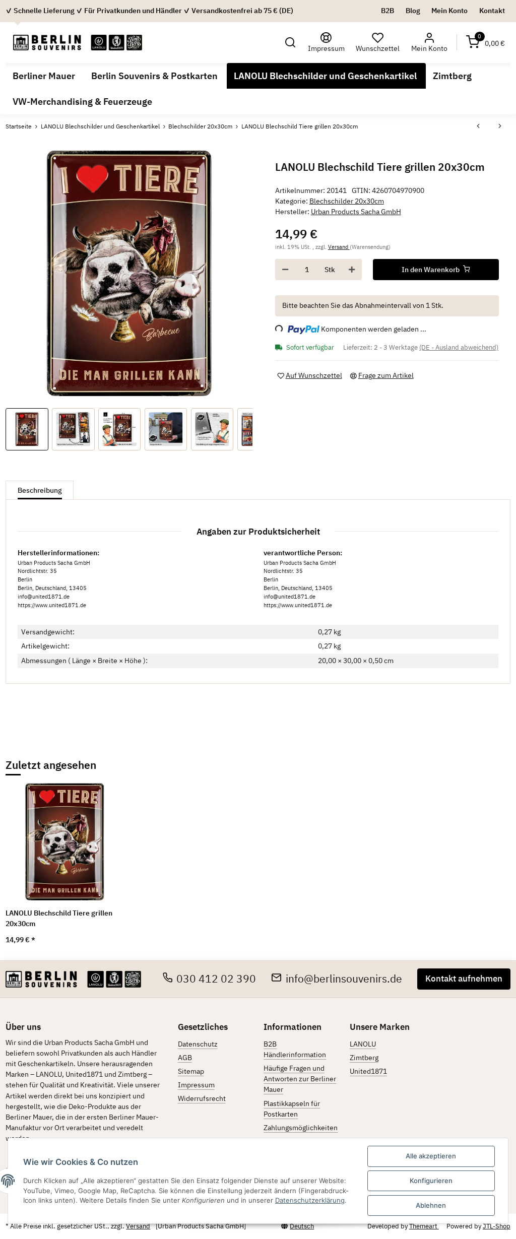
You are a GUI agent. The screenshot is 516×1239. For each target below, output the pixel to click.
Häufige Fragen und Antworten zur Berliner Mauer (300, 1079)
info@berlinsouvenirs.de (344, 979)
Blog (413, 10)
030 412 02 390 (216, 979)
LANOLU (363, 1044)
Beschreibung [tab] (40, 490)
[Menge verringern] (285, 269)
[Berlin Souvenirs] (77, 42)
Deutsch (302, 1226)
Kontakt (492, 10)
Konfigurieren (431, 1181)
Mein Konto (449, 10)
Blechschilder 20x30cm (346, 201)
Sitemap (191, 1071)
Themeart (424, 1226)
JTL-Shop (496, 1226)
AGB (185, 1057)
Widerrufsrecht (202, 1098)
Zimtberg (364, 1057)
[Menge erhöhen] (352, 269)
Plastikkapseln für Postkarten (292, 1109)
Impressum (196, 1084)
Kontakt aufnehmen (463, 978)
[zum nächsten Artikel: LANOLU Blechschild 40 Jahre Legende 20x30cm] (499, 126)
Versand (339, 246)
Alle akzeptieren (431, 1156)
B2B (387, 10)
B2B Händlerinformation (295, 1049)
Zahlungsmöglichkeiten (301, 1127)
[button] (290, 42)
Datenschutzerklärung (310, 1200)
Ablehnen (431, 1205)
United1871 (368, 1071)
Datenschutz (198, 1044)
